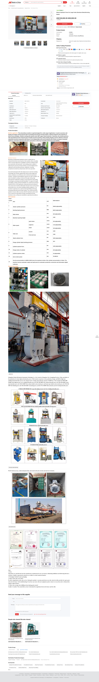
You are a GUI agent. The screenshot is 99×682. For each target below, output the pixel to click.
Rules (90, 5)
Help (70, 5)
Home (9, 8)
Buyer (64, 5)
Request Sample (79, 26)
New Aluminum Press (69, 664)
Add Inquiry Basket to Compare (31, 47)
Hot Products (21, 673)
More (9, 669)
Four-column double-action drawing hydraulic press (59, 652)
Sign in (89, 3)
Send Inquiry (64, 23)
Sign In (58, 87)
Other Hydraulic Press (34, 8)
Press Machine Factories (28, 664)
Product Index (69, 673)
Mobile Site (74, 673)
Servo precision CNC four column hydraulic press (78, 652)
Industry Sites (57, 673)
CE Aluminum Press (12, 667)
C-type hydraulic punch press (55, 654)
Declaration (61, 677)
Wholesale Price (51, 673)
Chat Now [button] (83, 23)
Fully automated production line (75, 654)
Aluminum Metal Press (22, 667)
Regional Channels (63, 673)
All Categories (12, 5)
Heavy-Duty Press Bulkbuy (33, 667)
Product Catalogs (24, 649)
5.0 (76, 95)
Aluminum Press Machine (79, 664)
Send (17, 614)
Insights (78, 673)
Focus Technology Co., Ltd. (42, 677)
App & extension (77, 5)
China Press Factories (39, 664)
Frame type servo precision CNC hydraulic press (16, 654)
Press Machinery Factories (49, 664)
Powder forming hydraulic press (34, 654)
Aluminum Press (60, 664)
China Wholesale (44, 673)
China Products (27, 673)
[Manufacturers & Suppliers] (14, 2)
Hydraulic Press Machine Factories (15, 664)
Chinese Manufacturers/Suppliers (36, 673)
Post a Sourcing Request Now (40, 614)
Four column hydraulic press (34, 652)
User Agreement (55, 677)
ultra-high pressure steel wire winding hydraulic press (17, 652)
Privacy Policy (66, 677)
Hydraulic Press (27, 8)
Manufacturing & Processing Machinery (17, 8)
